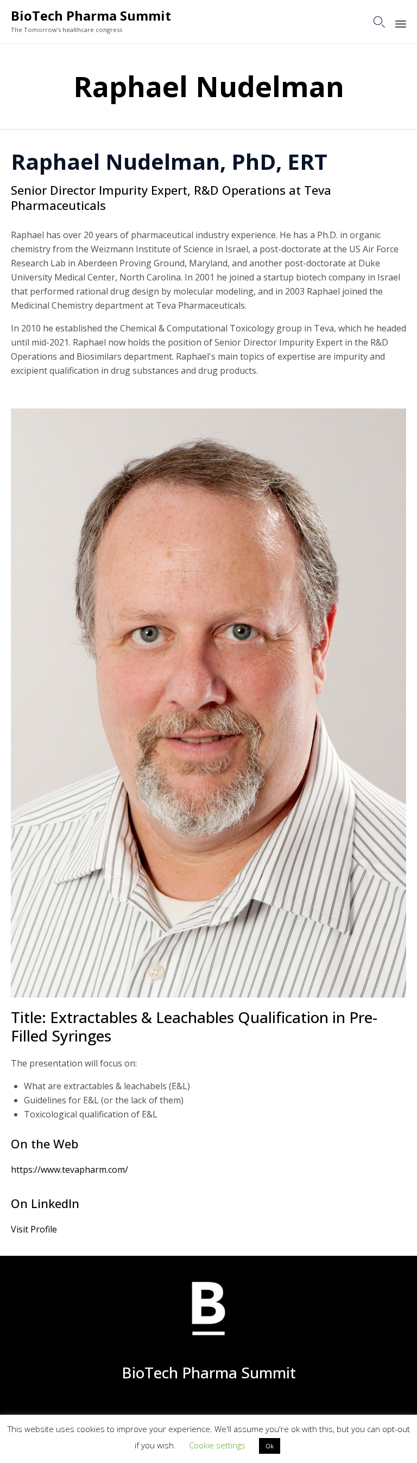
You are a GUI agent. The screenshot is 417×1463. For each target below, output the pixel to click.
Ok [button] (270, 1446)
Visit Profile (34, 1229)
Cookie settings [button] (217, 1445)
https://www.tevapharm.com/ (69, 1169)
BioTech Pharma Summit (91, 16)
